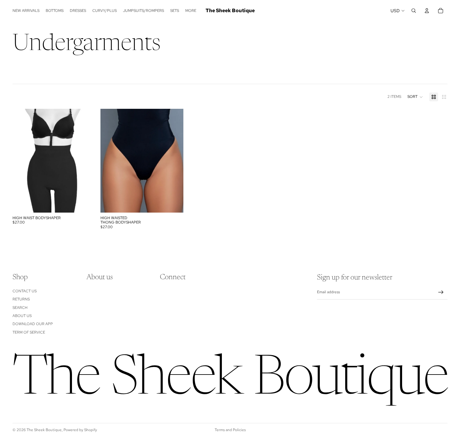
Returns (21, 299)
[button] (415, 97)
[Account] (427, 11)
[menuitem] (190, 10)
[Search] (414, 11)
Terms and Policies (230, 429)
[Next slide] (86, 161)
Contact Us (25, 291)
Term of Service (29, 332)
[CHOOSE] (85, 203)
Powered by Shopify (80, 429)
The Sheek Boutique (44, 429)
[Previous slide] (22, 161)
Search (20, 307)
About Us (22, 315)
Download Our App (33, 324)
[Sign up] (440, 292)
